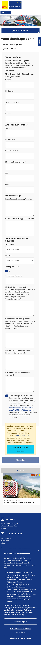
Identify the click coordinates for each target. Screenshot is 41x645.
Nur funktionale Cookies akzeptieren (20, 630)
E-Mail (7, 113)
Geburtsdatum (11, 151)
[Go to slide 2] (20, 471)
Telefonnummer (11, 102)
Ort (6, 184)
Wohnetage (9, 244)
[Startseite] (11, 5)
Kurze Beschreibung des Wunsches (18, 199)
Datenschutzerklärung (21, 435)
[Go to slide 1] (18, 471)
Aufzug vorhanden (12, 267)
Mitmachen (5, 541)
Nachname (9, 91)
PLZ (6, 173)
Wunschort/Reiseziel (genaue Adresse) (19, 219)
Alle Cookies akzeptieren (20, 638)
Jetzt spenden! (6, 538)
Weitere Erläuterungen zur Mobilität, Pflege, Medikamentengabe (19, 351)
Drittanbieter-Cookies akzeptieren (20, 449)
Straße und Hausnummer (15, 162)
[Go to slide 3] (23, 471)
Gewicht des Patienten (13, 276)
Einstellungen (20, 621)
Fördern (3, 543)
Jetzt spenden (20, 30)
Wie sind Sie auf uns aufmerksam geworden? (17, 374)
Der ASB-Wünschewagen (9, 523)
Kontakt (3, 528)
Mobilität (8, 255)
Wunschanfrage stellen (9, 526)
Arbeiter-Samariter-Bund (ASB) (19, 502)
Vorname (8, 80)
